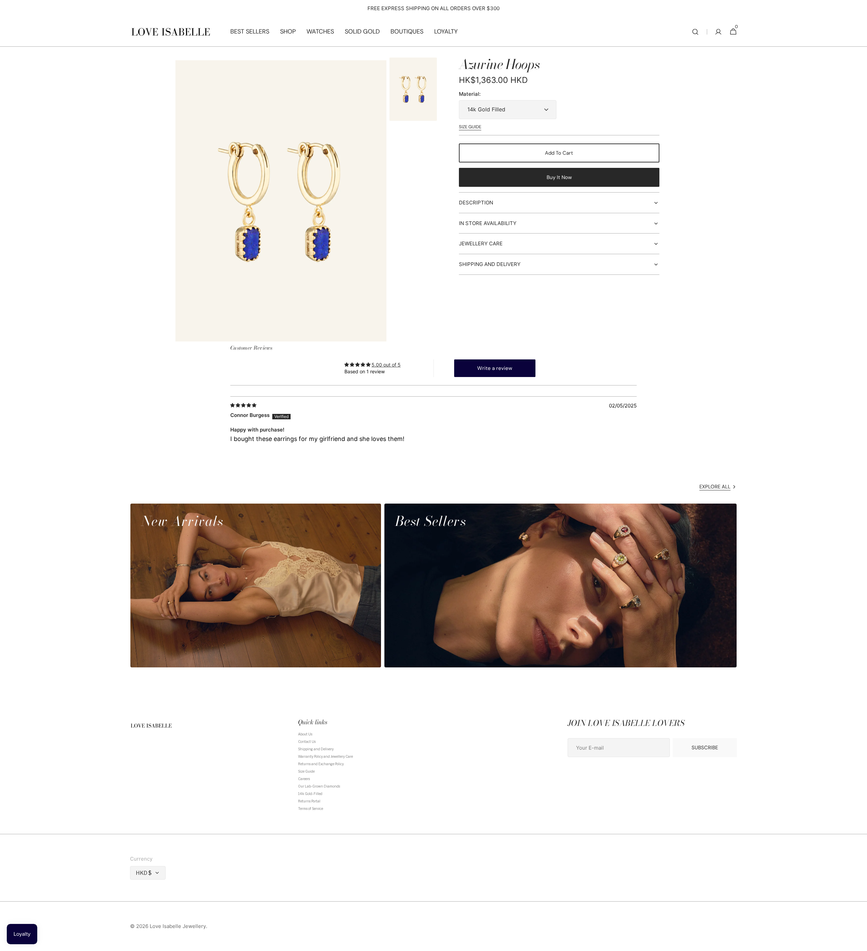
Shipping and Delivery (316, 749)
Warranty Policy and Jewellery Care (325, 756)
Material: (470, 94)
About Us (305, 734)
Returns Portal (309, 801)
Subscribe (705, 747)
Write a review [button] (494, 368)
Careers (304, 779)
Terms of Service (310, 808)
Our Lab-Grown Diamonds (319, 786)
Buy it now (559, 177)
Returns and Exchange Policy (321, 764)
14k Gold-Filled (310, 794)
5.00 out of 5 (386, 365)
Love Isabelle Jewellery (178, 926)
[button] (695, 32)
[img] (243, 405)
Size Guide (306, 771)
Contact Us (307, 741)
